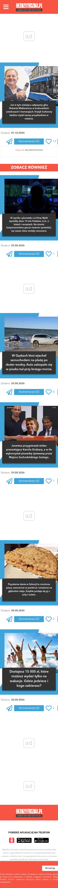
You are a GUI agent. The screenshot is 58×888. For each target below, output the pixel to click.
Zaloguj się (19, 150)
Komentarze (29, 141)
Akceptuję (50, 868)
